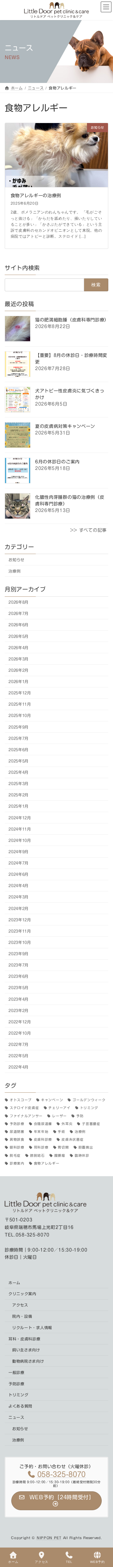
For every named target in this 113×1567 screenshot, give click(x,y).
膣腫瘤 (59, 1155)
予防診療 (17, 1123)
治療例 (14, 571)
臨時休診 (82, 1155)
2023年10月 (19, 942)
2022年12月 (19, 1022)
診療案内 (17, 1163)
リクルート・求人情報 (32, 1327)
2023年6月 (18, 976)
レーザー (59, 1115)
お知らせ (16, 560)
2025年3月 (18, 783)
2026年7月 (18, 613)
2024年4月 (18, 885)
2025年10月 (19, 716)
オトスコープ (21, 1099)
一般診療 (16, 1372)
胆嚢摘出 (85, 1147)
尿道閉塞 (17, 1131)
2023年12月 (19, 920)
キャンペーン (52, 1099)
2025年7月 (18, 738)
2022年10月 (19, 1033)
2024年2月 (18, 908)
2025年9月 (18, 727)
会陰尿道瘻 (43, 1123)
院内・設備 (22, 1316)
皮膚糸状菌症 (72, 1139)
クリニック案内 (22, 1294)
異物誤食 (17, 1139)
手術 (61, 1131)
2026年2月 (18, 670)
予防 (79, 1115)
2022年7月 (18, 1044)
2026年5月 (18, 636)
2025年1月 (18, 806)
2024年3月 (18, 897)
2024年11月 (19, 829)
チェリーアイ (59, 1108)
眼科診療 (17, 1147)
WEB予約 (97, 1562)
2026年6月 (18, 625)
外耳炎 (67, 1123)
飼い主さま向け (26, 1350)
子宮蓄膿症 (91, 1123)
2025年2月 (18, 795)
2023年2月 (18, 1010)
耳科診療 (41, 1147)
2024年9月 (18, 852)
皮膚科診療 (43, 1139)
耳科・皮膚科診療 (24, 1339)
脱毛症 (15, 1155)
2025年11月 (19, 704)
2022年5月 (18, 1056)
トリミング (89, 1108)
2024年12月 (19, 818)
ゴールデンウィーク (89, 1099)
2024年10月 (19, 840)
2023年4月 (18, 999)
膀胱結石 (37, 1155)
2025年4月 (18, 772)
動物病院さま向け (28, 1361)
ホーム (14, 1282)
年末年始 (41, 1131)
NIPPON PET (49, 1537)
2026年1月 (18, 681)
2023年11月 (19, 931)
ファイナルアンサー (26, 1115)
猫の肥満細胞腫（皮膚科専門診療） (72, 320)
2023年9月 (18, 954)
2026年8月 (18, 602)
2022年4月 (18, 1067)
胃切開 (63, 1147)
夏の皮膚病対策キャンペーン (65, 426)
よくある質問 (20, 1406)
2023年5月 (18, 988)
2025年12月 (19, 693)
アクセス (20, 1305)
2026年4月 (18, 647)
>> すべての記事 (88, 530)
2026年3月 (18, 659)
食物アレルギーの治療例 (36, 195)
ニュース (16, 1417)
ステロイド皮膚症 (24, 1108)
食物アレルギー (47, 1163)
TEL (69, 1562)
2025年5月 (18, 761)
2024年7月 (18, 863)
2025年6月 (18, 749)
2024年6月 (18, 874)
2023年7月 (18, 965)
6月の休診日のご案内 (57, 462)
